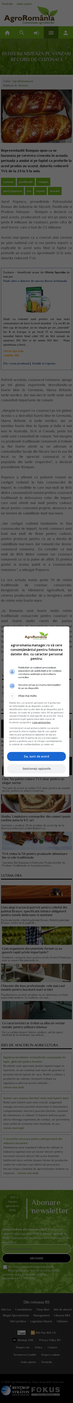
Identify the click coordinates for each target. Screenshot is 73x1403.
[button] (36, 696)
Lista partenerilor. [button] (41, 722)
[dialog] (36, 701)
